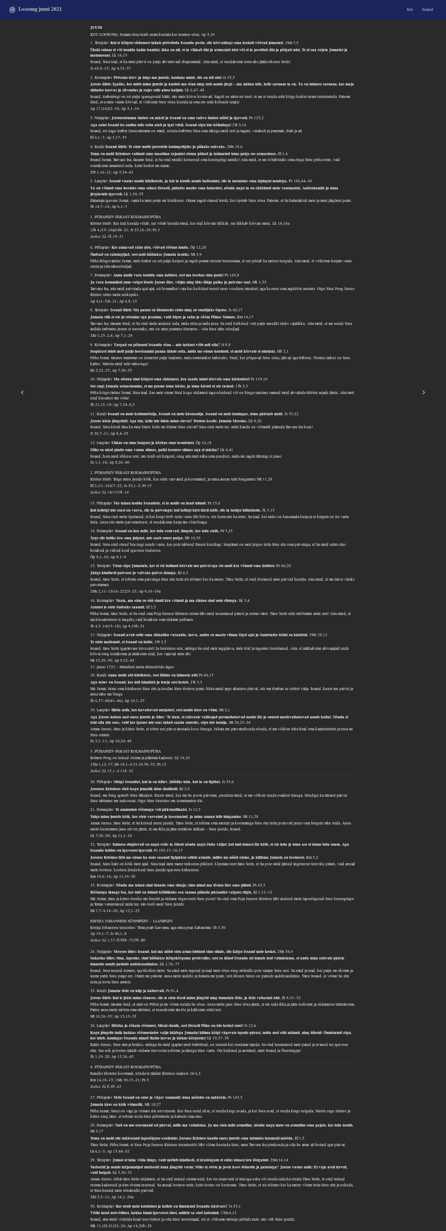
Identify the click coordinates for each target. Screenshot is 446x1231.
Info (410, 9)
